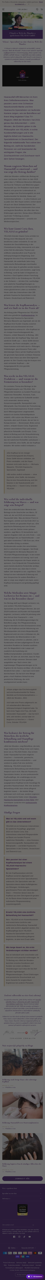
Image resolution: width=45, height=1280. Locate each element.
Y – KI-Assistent (35, 1276)
